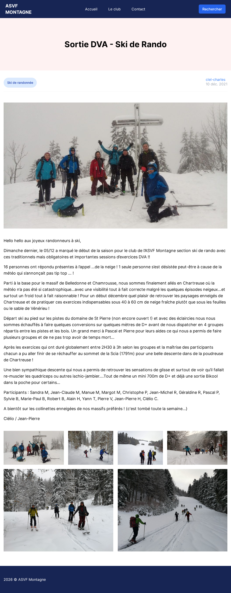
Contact (138, 9)
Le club (114, 9)
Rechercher (212, 9)
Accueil (91, 9)
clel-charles (215, 79)
